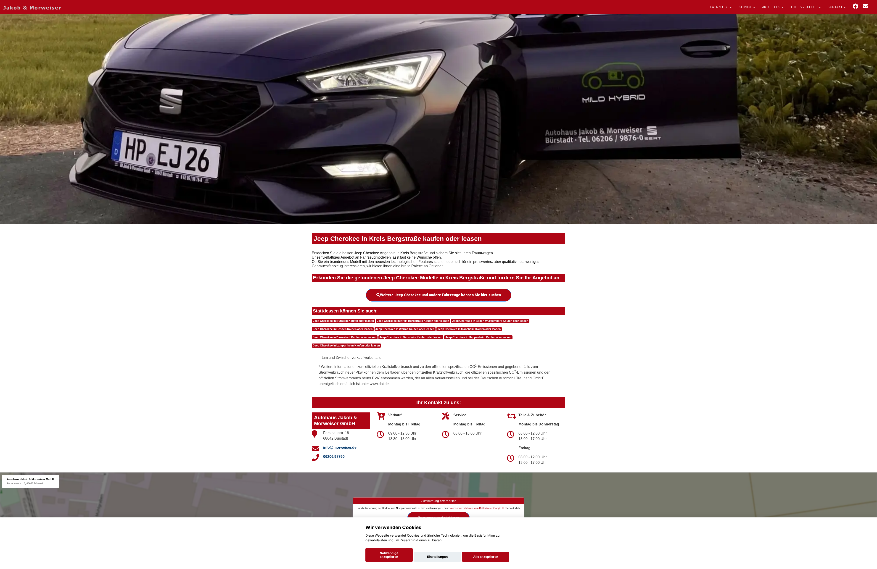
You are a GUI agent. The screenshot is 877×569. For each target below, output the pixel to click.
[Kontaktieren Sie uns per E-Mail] (865, 6)
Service (745, 7)
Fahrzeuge (719, 7)
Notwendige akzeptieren (389, 555)
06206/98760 (334, 457)
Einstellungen (437, 557)
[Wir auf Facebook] (855, 6)
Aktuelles (771, 7)
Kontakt (835, 7)
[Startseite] (32, 7)
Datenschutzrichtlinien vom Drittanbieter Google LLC (478, 508)
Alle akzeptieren (485, 557)
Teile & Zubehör (804, 7)
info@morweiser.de (340, 447)
